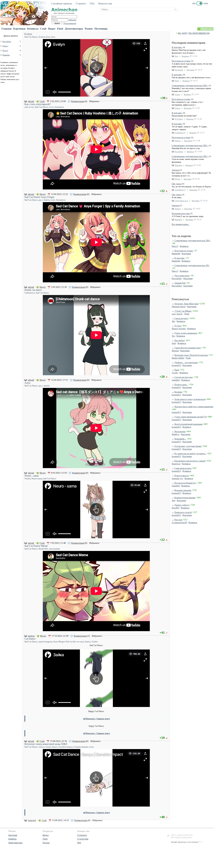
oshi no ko (29, 107)
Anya (27, 382)
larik (174, 343)
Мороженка (180, 431)
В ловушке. (177, 47)
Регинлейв (179, 70)
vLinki (175, 372)
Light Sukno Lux (181, 201)
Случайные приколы (61, 3)
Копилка (178, 392)
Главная (7, 28)
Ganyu (42, 747)
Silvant (177, 179)
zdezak (31, 101)
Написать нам (105, 3)
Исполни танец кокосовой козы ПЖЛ (45, 744)
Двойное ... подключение (186, 362)
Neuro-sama (36, 478)
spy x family (44, 200)
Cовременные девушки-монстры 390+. (190, 85)
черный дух (177, 478)
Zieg (176, 56)
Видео (51, 28)
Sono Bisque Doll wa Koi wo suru (69, 641)
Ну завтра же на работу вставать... (190, 453)
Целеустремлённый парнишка (188, 424)
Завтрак (175, 170)
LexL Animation (56, 107)
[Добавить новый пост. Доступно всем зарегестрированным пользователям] (205, 30)
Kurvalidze (7, 41)
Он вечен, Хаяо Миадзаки (186, 303)
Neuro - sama (31, 475)
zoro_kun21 (177, 314)
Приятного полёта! (183, 512)
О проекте (81, 3)
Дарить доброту (182, 505)
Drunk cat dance (33, 290)
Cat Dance (30, 638)
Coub (43, 28)
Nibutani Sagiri (179, 306)
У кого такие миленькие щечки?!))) (190, 416)
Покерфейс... (180, 439)
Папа (176, 370)
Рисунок (178, 519)
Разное (89, 28)
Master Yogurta (179, 328)
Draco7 (5, 50)
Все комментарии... (181, 224)
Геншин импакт (81, 747)
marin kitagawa (45, 641)
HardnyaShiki (178, 358)
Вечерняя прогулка (181, 213)
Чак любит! (179, 340)
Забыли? (72, 20)
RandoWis (43, 548)
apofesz (31, 636)
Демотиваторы (74, 28)
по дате (182, 33)
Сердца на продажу (183, 377)
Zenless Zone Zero (47, 37)
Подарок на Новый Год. (185, 483)
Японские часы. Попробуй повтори (191, 355)
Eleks (177, 81)
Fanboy (5, 46)
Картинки (19, 28)
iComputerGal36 (179, 522)
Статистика (82, 839)
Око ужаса (176, 183)
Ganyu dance (52, 747)
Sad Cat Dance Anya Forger (39, 197)
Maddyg (175, 434)
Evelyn (28, 34)
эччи (91, 747)
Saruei (88, 641)
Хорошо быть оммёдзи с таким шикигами (193, 406)
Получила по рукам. (181, 61)
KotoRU (175, 508)
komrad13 (176, 365)
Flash (60, 28)
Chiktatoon (29, 293)
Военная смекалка (182, 490)
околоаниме (54, 548)
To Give (178, 325)
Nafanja (178, 209)
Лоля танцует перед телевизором (189, 399)
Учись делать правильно (185, 333)
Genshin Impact (66, 747)
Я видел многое (181, 475)
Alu (173, 321)
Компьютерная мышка (184, 497)
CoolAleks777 (180, 133)
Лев (173, 500)
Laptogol (32, 820)
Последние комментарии (188, 42)
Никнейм (6, 55)
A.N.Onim (179, 119)
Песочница (101, 28)
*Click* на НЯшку (183, 311)
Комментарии (77, 101)
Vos (173, 336)
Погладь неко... (181, 384)
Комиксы (32, 28)
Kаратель (176, 463)
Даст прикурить (181, 275)
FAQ (92, 3)
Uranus (177, 94)
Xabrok (178, 141)
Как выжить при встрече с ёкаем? (190, 461)
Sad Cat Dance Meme (36, 545)
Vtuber (27, 478)
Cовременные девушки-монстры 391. (192, 265)
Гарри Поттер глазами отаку (187, 347)
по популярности (199, 33)
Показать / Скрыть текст (97, 718)
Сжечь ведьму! (181, 318)
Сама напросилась (183, 468)
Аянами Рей (179, 283)
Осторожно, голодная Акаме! (188, 446)
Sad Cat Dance (31, 37)
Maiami (175, 350)
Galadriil (176, 380)
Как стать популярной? (37, 104)
